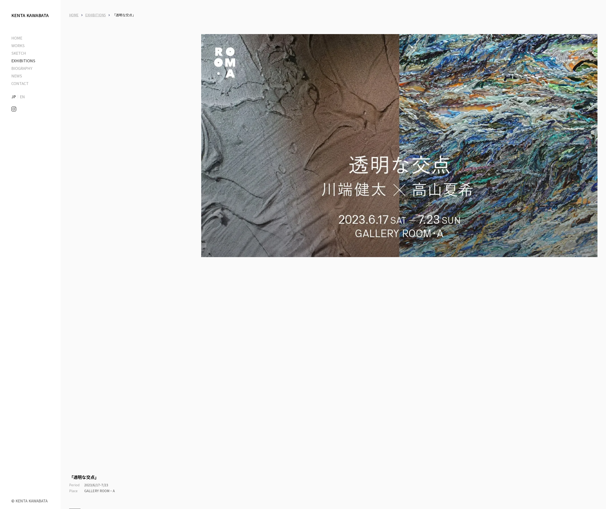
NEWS (16, 76)
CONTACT (20, 83)
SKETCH (18, 53)
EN (22, 96)
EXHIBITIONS (23, 60)
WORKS (18, 45)
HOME (74, 15)
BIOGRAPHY (21, 68)
